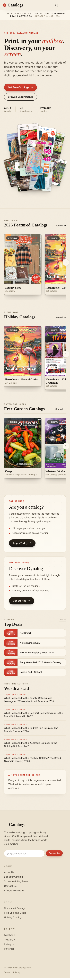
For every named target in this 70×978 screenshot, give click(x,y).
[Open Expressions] (28, 138)
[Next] (66, 262)
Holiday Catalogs (13, 917)
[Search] (56, 5)
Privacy (17, 972)
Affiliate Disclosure (14, 890)
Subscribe (54, 853)
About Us (9, 872)
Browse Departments (20, 96)
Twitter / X (9, 939)
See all (59, 225)
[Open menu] (63, 5)
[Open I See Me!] (41, 175)
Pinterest (9, 948)
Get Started (20, 600)
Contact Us (10, 886)
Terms (7, 972)
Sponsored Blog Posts (16, 881)
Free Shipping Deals (15, 912)
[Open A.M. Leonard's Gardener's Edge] (54, 170)
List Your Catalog (13, 876)
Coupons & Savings (14, 908)
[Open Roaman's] (38, 156)
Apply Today (20, 543)
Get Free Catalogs (18, 87)
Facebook (9, 935)
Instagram (9, 944)
